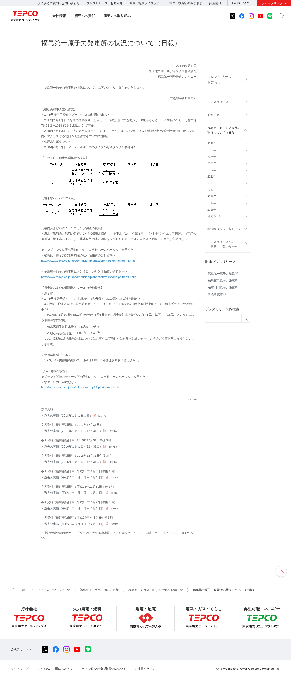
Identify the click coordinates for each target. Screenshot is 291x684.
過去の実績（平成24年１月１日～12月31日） (82, 508)
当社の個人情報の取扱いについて (103, 668)
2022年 (211, 170)
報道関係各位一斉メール (223, 228)
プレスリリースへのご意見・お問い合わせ (222, 244)
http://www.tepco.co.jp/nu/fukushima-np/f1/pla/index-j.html (80, 387)
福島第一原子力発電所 (223, 273)
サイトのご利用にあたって (55, 668)
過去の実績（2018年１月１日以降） (76, 415)
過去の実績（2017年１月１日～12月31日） (81, 431)
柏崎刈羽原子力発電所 (223, 287)
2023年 (211, 163)
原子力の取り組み (117, 16)
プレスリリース (217, 102)
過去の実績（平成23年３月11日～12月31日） (82, 524)
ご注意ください (145, 668)
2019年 (211, 189)
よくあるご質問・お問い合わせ (59, 3)
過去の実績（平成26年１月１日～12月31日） (82, 477)
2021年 (211, 176)
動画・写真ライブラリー (146, 3)
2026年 (211, 143)
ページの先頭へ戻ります (281, 571)
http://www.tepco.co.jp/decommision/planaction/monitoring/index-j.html (88, 260)
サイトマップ (20, 668)
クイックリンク (272, 3)
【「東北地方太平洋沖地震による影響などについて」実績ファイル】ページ (124, 533)
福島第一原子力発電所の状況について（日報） (223, 130)
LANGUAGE (240, 3)
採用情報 (215, 3)
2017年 (211, 203)
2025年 (211, 150)
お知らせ (213, 115)
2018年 (211, 196)
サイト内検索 (281, 16)
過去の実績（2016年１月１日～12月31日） (81, 446)
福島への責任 (85, 16)
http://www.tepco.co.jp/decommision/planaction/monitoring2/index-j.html (89, 277)
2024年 (211, 156)
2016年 (211, 209)
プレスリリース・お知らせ (104, 3)
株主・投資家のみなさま (185, 3)
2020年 (211, 183)
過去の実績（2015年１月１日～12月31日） (81, 462)
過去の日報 (214, 216)
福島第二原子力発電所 (223, 280)
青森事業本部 (217, 294)
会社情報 (59, 16)
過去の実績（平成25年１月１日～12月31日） (82, 492)
